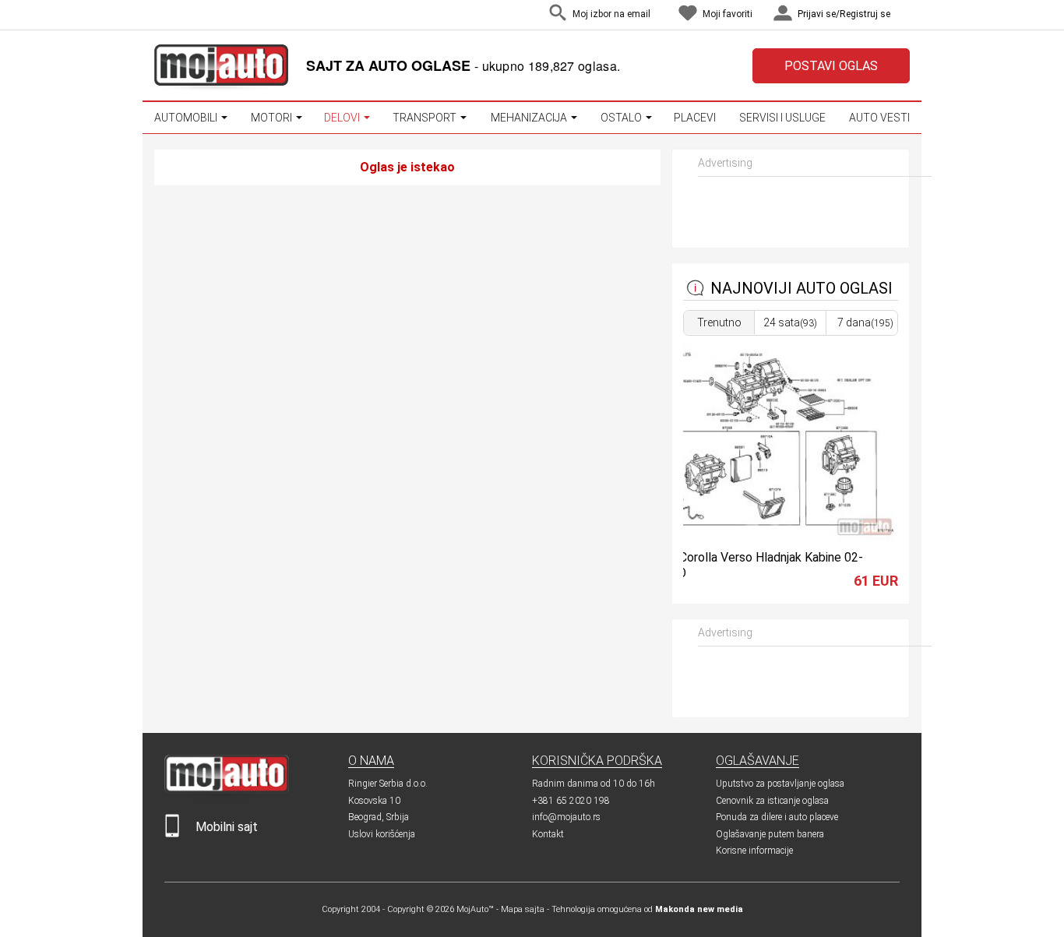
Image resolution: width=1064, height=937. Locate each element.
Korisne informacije (754, 850)
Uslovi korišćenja (381, 834)
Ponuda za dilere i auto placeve (777, 817)
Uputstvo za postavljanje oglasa (780, 783)
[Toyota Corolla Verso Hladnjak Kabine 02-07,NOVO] (765, 537)
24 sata (790, 322)
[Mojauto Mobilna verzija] (172, 833)
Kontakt (548, 834)
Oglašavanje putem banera (770, 834)
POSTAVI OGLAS (831, 65)
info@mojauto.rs (566, 817)
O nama (371, 760)
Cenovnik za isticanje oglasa (772, 800)
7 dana (865, 322)
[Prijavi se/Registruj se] (906, 15)
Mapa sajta (522, 909)
